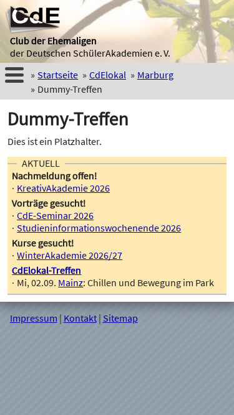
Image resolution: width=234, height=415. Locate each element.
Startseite (57, 74)
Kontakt (80, 318)
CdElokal (107, 74)
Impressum (33, 318)
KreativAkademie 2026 (63, 188)
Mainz (70, 282)
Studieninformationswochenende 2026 (99, 227)
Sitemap (120, 318)
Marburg (155, 74)
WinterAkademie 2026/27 (69, 255)
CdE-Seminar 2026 (55, 215)
